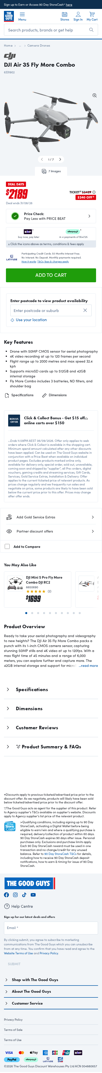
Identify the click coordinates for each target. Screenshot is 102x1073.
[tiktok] (24, 894)
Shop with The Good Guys (35, 979)
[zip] (78, 1051)
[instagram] (15, 894)
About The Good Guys (31, 991)
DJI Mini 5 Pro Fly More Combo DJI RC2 (44, 580)
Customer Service (27, 1003)
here (69, 4)
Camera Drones (38, 45)
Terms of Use (13, 1040)
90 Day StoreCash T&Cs (60, 854)
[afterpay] (31, 1059)
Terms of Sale (13, 1030)
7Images (55, 171)
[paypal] (12, 1059)
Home (8, 45)
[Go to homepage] (9, 16)
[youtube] (33, 894)
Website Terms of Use (18, 953)
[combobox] (51, 310)
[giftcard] (60, 1059)
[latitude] (48, 1059)
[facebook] (6, 894)
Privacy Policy (49, 953)
